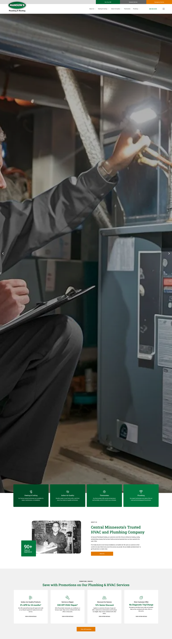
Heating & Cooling (30, 495)
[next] (169, 253)
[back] (3, 253)
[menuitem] (91, 8)
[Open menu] (164, 9)
